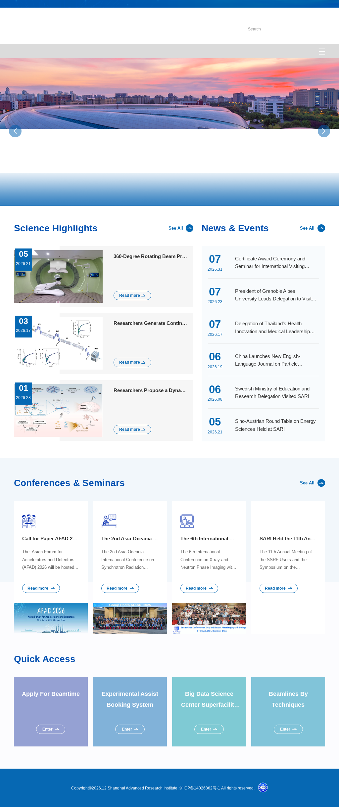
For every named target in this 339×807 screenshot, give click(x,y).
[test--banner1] (169, 189)
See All (176, 228)
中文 (321, 15)
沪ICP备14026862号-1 (199, 788)
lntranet (266, 15)
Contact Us (295, 15)
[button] (325, 194)
